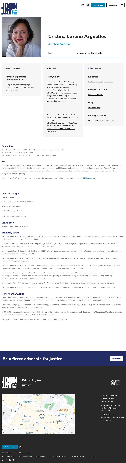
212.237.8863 (106, 420)
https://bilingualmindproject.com (102, 120)
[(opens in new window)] (116, 384)
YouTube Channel (96, 95)
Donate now (98, 5)
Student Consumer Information (58, 456)
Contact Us (93, 456)
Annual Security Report (78, 456)
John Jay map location (38, 414)
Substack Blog (94, 108)
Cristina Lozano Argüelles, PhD (101, 82)
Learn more (116, 359)
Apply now (113, 5)
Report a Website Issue (8, 456)
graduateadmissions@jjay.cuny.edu (112, 417)
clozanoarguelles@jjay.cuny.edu (89, 53)
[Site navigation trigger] (122, 5)
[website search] (88, 5)
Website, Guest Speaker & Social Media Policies (32, 456)
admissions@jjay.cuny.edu (109, 408)
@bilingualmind (90, 178)
